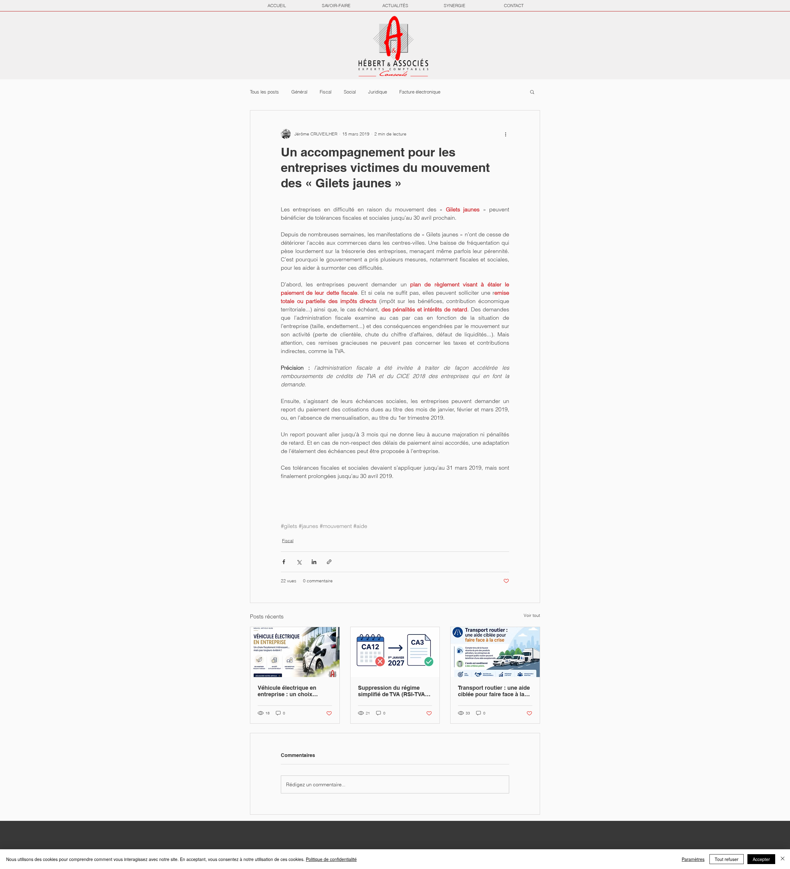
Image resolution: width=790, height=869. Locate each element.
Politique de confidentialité (331, 859)
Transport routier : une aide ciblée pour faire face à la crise (494, 690)
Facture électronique (419, 92)
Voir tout (532, 615)
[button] (532, 91)
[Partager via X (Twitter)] (299, 562)
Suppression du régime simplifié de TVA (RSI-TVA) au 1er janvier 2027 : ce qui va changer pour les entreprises (393, 690)
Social (350, 92)
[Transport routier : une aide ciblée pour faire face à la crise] (495, 652)
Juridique (377, 92)
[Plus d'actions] (505, 134)
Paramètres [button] (693, 859)
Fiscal (325, 92)
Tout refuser (726, 859)
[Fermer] (782, 859)
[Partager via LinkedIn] (314, 562)
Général (299, 92)
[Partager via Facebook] (284, 562)
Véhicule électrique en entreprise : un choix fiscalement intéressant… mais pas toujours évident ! (294, 690)
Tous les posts (264, 92)
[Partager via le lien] (329, 562)
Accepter (761, 859)
